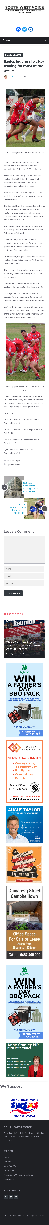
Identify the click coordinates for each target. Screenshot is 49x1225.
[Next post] (44, 508)
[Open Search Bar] (45, 40)
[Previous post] (4, 487)
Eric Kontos (13, 77)
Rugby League (13, 55)
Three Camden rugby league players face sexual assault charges (24, 645)
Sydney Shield (13, 464)
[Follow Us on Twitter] (11, 1197)
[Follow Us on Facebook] (6, 1197)
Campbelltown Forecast (24, 26)
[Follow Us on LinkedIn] (16, 1197)
